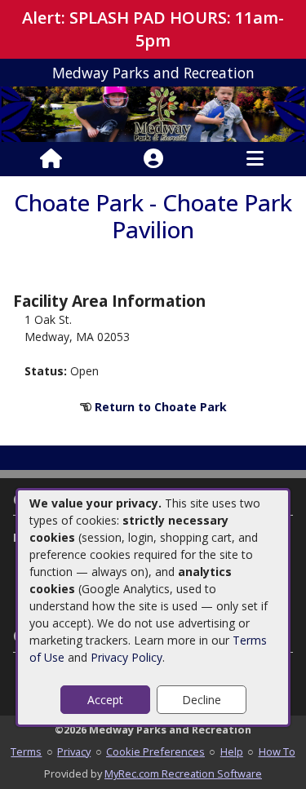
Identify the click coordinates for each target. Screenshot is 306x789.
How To (277, 751)
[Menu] (255, 159)
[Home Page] (51, 159)
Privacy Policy (126, 657)
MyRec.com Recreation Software (183, 773)
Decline (201, 699)
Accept (105, 699)
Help (231, 751)
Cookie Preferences (155, 751)
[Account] (153, 159)
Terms (26, 751)
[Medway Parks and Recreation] (153, 113)
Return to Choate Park (161, 406)
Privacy (74, 751)
